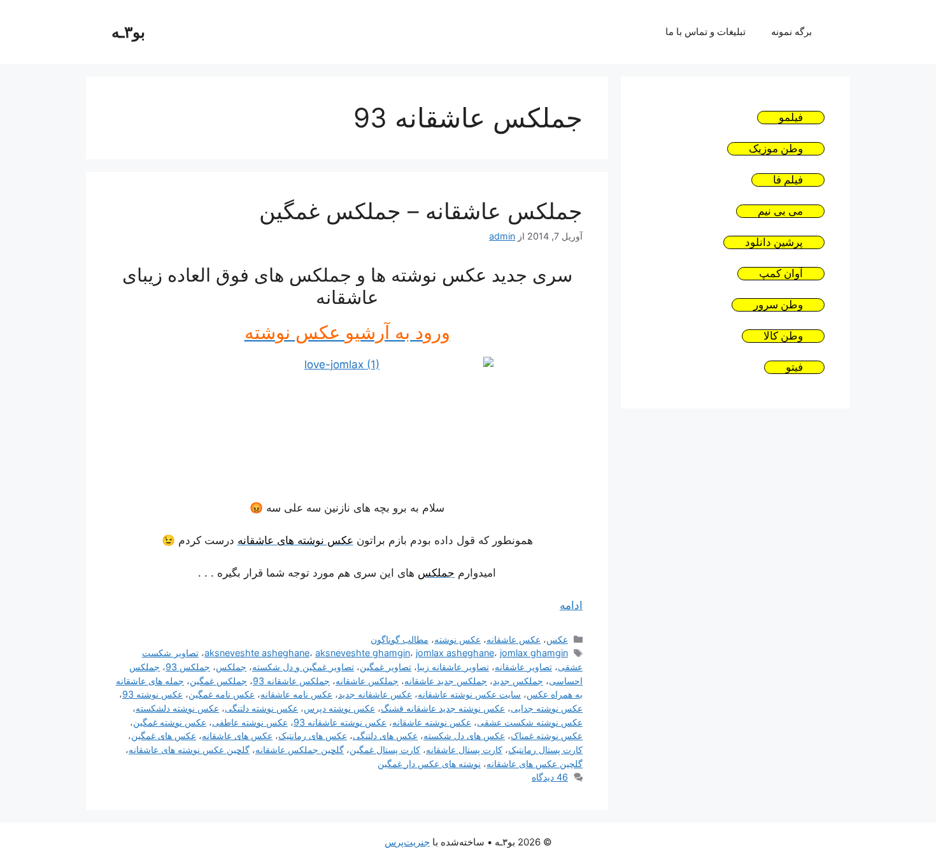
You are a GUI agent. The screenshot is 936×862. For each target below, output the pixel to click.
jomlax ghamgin (534, 652)
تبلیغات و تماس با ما (705, 31)
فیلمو (791, 117)
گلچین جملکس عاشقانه (299, 749)
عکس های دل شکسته (464, 735)
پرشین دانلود (774, 242)
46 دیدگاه (550, 777)
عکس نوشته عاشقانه (431, 722)
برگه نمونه (791, 31)
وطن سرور (778, 305)
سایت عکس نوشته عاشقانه (469, 694)
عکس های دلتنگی (385, 735)
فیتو (794, 367)
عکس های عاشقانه (237, 735)
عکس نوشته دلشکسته (177, 708)
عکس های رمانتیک (312, 735)
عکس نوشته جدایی (547, 708)
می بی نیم (780, 211)
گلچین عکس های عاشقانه (534, 763)
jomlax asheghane (455, 652)
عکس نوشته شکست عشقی (530, 722)
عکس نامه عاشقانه (296, 694)
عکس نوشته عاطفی (250, 722)
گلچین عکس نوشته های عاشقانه (189, 749)
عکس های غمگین (163, 735)
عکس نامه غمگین (221, 694)
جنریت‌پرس (407, 842)
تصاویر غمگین (385, 666)
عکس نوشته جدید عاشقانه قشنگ (443, 708)
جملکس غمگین (218, 680)
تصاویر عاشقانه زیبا (453, 666)
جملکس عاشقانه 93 (291, 680)
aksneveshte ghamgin (362, 652)
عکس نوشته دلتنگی (261, 708)
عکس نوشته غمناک (547, 735)
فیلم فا (788, 180)
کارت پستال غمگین (385, 749)
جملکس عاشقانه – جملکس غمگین (421, 211)
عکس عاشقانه (513, 639)
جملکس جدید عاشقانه (445, 680)
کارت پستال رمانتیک (545, 749)
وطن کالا (783, 336)
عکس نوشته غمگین (169, 722)
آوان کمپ (781, 274)
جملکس (231, 666)
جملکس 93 (188, 666)
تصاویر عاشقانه (523, 666)
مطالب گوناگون (400, 639)
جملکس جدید (518, 680)
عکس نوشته (457, 639)
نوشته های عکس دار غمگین (429, 763)
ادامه (571, 605)
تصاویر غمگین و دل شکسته (303, 666)
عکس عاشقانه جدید (375, 694)
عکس (557, 639)
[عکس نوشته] (347, 420)
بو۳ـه (128, 31)
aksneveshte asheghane (256, 652)
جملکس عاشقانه (367, 680)
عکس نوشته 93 (152, 694)
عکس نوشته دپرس (339, 708)
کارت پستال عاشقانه (464, 749)
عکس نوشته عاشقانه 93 (340, 722)
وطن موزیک (776, 149)
